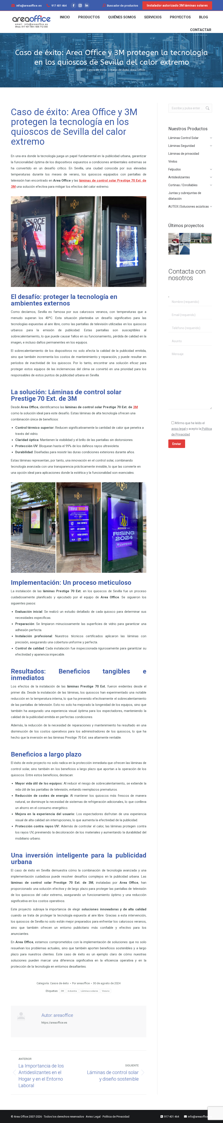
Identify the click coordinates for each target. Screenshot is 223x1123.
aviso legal (178, 428)
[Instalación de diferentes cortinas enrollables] (173, 238)
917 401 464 (58, 5)
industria (72, 991)
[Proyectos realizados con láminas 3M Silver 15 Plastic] (184, 249)
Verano (106, 991)
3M (135, 407)
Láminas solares (89, 991)
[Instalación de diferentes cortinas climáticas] (173, 249)
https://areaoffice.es (54, 1022)
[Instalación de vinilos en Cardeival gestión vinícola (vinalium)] (206, 238)
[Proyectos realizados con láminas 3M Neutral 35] (195, 238)
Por (81, 983)
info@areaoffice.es (29, 5)
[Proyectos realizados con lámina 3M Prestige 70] (184, 238)
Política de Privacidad (116, 1116)
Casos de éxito (59, 983)
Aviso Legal (93, 1116)
